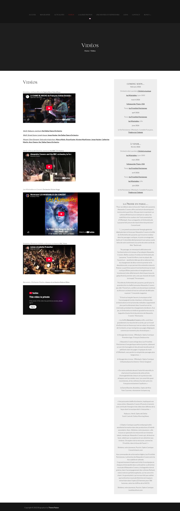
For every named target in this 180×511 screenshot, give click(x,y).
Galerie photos (85, 15)
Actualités (59, 15)
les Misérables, (131, 95)
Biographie (45, 15)
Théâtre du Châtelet (135, 132)
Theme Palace (54, 508)
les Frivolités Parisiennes (138, 108)
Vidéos (71, 15)
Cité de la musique (144, 91)
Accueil (32, 15)
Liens (125, 15)
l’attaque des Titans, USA (135, 104)
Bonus (147, 15)
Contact (136, 15)
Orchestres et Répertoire (107, 15)
